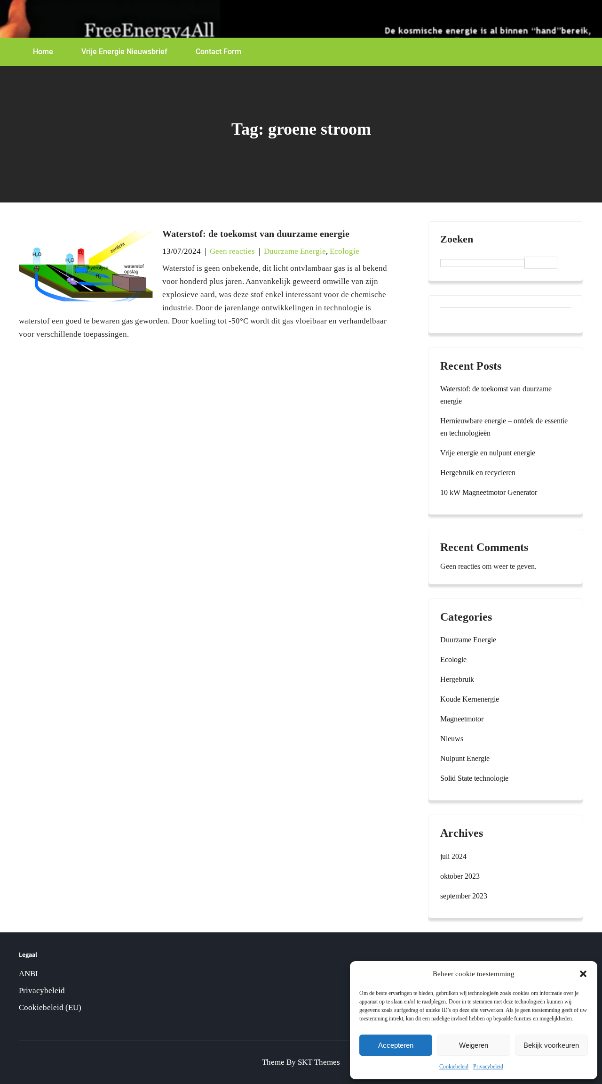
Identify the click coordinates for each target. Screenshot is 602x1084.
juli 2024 (453, 856)
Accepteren (395, 1045)
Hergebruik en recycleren (477, 473)
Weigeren (473, 1045)
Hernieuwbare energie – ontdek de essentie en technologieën (504, 427)
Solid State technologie (474, 778)
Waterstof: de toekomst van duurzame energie (255, 233)
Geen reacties (232, 251)
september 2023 (463, 896)
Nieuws (451, 739)
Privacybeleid (488, 1066)
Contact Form (218, 51)
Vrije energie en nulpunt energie (487, 453)
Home (43, 51)
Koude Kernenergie (469, 699)
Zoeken (456, 239)
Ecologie (344, 251)
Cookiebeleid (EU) (50, 1007)
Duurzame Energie (295, 251)
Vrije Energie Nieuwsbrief (124, 51)
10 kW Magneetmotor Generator (488, 492)
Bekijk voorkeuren (551, 1045)
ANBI (28, 973)
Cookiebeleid (453, 1066)
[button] (583, 974)
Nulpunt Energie (465, 758)
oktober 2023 (460, 876)
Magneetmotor (461, 719)
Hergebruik (457, 679)
